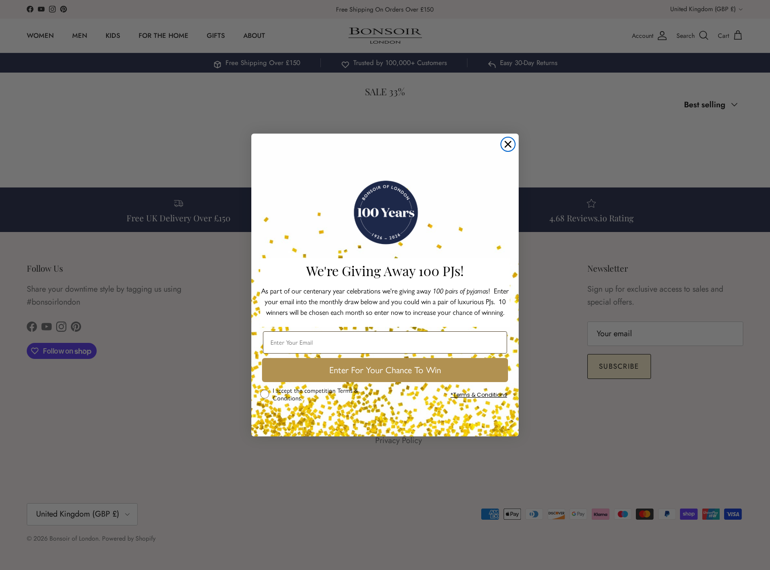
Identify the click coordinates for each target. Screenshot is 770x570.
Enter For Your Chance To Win (385, 370)
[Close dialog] (508, 144)
